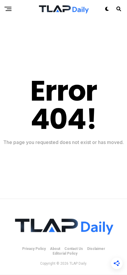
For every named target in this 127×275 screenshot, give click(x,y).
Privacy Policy (34, 249)
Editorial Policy (65, 253)
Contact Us (73, 249)
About (55, 249)
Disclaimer (96, 249)
